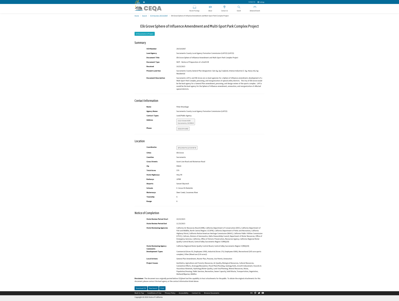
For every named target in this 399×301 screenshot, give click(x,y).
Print (162, 288)
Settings (261, 2)
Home (137, 16)
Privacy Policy (170, 293)
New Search (153, 288)
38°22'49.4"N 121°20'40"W (187, 148)
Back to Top (139, 293)
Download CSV (141, 288)
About (210, 11)
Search (239, 11)
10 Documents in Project (144, 34)
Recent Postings (194, 11)
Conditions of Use (154, 293)
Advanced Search (255, 11)
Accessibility (183, 293)
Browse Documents (211, 293)
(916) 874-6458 (183, 129)
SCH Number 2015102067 (159, 16)
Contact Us (251, 2)
